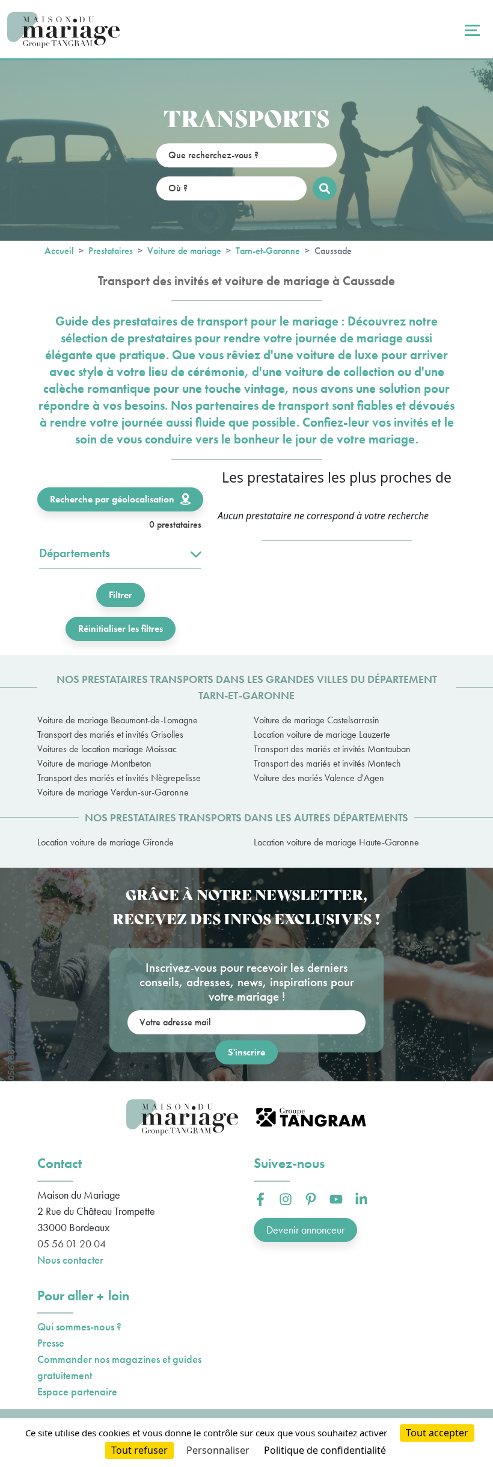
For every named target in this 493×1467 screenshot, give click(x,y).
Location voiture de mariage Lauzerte (322, 734)
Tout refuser (139, 1450)
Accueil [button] (59, 250)
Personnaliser (218, 1450)
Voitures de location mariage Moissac (107, 749)
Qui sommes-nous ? (79, 1326)
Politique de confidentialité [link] (325, 1450)
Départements (74, 553)
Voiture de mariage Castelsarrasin (316, 720)
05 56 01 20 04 (71, 1243)
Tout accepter (437, 1432)
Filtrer (120, 594)
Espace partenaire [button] (77, 1391)
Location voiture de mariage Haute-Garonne (336, 842)
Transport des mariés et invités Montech (327, 763)
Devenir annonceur (305, 1230)
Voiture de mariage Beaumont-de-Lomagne (117, 720)
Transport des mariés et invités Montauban (332, 749)
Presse (50, 1343)
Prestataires (110, 250)
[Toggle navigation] (471, 30)
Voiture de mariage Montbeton (94, 763)
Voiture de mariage (184, 250)
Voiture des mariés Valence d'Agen (319, 777)
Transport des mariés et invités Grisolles (110, 734)
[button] (260, 1199)
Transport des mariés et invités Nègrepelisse (119, 777)
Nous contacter (70, 1260)
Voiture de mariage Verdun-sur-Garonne (113, 792)
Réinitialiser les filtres (120, 628)
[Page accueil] (63, 30)
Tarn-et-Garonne (268, 250)
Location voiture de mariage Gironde (105, 842)
